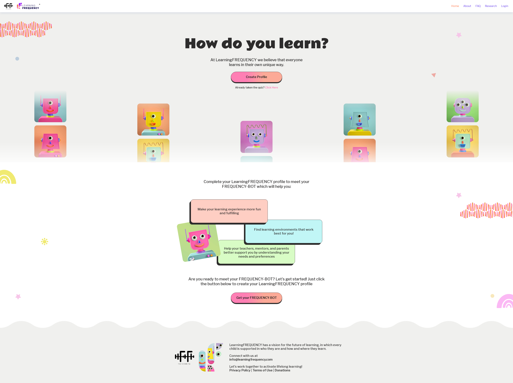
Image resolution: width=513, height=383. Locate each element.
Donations (282, 370)
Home (455, 6)
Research (491, 6)
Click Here (271, 87)
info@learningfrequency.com (251, 359)
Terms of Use (263, 370)
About (467, 6)
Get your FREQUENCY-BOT (256, 298)
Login (504, 6)
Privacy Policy (239, 370)
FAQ (478, 6)
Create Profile (256, 77)
